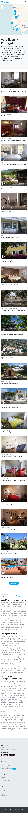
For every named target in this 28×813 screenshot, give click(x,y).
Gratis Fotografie (5, 767)
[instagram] (6, 752)
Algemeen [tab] (5, 596)
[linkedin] (8, 752)
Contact (3, 790)
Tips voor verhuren (6, 765)
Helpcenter (4, 789)
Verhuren (3, 764)
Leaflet (26, 34)
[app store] (4, 755)
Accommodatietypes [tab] (16, 596)
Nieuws (3, 777)
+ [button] (1, 6)
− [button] (1, 8)
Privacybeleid (4, 795)
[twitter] (1, 752)
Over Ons (3, 792)
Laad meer (13, 583)
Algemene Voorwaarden (7, 794)
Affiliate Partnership (8, 768)
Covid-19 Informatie (6, 780)
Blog (2, 779)
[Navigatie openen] (25, 2)
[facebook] (4, 752)
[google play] (11, 755)
